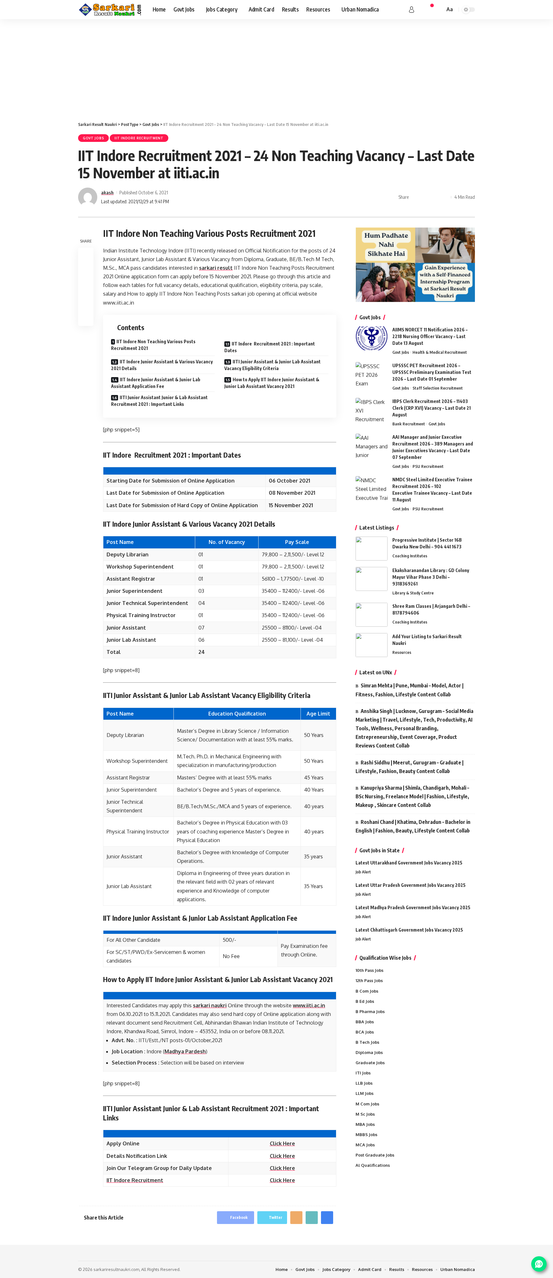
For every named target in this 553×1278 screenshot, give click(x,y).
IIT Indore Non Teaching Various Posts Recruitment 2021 (153, 345)
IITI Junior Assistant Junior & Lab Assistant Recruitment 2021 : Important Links (159, 401)
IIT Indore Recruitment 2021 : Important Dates (269, 347)
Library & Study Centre (413, 592)
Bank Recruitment (408, 423)
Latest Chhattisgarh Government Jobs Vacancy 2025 (409, 930)
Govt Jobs (93, 138)
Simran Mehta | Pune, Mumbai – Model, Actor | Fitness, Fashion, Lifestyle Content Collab (409, 689)
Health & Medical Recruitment (440, 352)
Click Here (282, 1168)
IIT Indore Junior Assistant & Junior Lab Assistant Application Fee (155, 383)
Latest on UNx (375, 672)
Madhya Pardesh (185, 1051)
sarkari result (216, 268)
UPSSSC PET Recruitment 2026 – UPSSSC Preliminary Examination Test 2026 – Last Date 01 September (431, 372)
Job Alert (363, 871)
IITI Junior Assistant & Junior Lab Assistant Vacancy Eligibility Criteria (272, 365)
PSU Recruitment (428, 466)
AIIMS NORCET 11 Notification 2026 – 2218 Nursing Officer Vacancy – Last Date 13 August (430, 336)
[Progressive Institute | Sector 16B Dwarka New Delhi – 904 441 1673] (372, 549)
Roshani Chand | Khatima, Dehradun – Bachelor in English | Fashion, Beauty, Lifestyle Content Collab (413, 826)
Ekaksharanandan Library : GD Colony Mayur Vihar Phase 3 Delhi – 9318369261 (430, 577)
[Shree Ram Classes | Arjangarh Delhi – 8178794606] (372, 615)
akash (107, 192)
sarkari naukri (210, 1005)
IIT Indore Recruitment (139, 138)
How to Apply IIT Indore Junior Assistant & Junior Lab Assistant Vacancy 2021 (271, 383)
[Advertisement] (276, 67)
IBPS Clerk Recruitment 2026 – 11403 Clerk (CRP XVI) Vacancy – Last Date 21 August (431, 408)
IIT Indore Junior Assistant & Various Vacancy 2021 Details (162, 365)
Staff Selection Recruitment (438, 388)
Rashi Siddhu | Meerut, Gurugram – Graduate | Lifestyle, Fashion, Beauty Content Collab (409, 766)
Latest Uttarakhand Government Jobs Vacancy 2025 (409, 862)
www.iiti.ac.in (309, 1005)
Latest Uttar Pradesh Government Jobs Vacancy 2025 (411, 885)
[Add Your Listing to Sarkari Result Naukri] (372, 645)
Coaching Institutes (409, 555)
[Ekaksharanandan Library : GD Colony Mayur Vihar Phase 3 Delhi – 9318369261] (372, 579)
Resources (401, 652)
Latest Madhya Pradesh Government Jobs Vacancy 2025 (413, 907)
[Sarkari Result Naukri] (110, 9)
